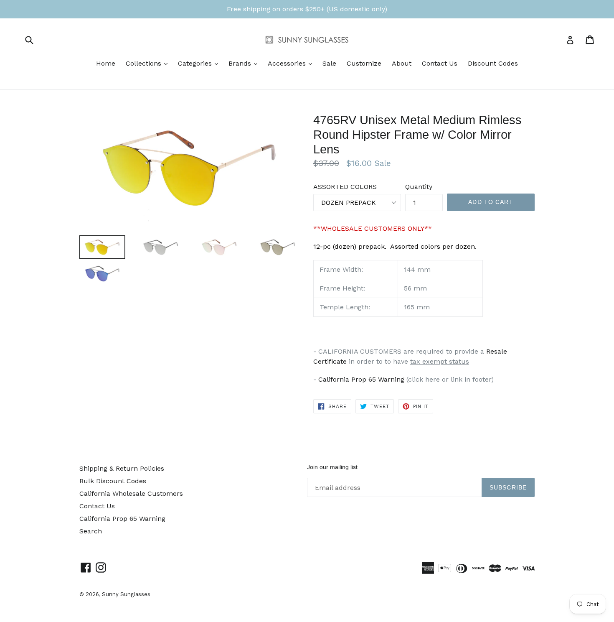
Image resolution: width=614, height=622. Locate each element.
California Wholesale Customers (131, 493)
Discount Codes (493, 63)
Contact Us (439, 63)
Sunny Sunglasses (126, 594)
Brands (244, 63)
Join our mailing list (332, 467)
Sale (329, 63)
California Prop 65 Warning (361, 379)
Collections (149, 63)
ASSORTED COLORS (345, 187)
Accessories (292, 63)
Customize (364, 63)
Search (90, 531)
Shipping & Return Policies (121, 468)
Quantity (418, 187)
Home (105, 63)
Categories (200, 63)
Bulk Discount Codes (112, 481)
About (401, 63)
